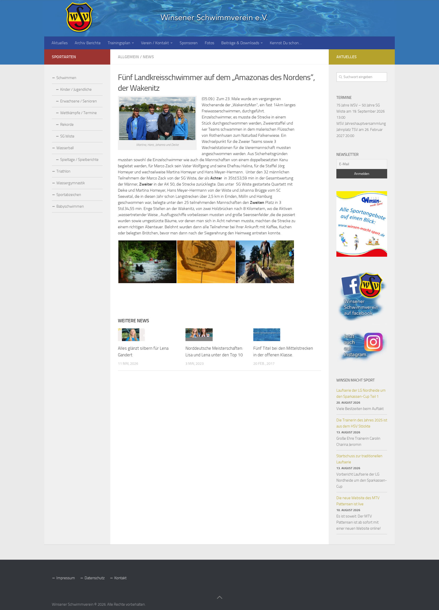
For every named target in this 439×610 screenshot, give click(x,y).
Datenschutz (95, 578)
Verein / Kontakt (155, 42)
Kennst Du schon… (286, 42)
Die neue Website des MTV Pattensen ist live (358, 501)
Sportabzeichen (68, 194)
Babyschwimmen (70, 206)
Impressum (65, 578)
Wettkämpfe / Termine (78, 113)
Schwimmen (66, 77)
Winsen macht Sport (355, 380)
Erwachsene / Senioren (78, 101)
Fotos (209, 42)
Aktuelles (60, 42)
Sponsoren (189, 42)
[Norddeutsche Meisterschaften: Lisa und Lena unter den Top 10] (198, 334)
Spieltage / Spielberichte (79, 159)
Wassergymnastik (70, 183)
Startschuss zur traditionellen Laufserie (359, 459)
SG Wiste (67, 136)
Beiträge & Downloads (240, 42)
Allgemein (128, 56)
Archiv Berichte (88, 42)
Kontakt (120, 578)
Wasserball (65, 148)
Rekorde (67, 124)
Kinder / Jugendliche (76, 89)
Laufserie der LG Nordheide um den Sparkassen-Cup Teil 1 (361, 393)
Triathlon (63, 171)
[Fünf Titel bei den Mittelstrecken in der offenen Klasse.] (266, 334)
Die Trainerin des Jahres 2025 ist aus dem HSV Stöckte (361, 423)
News (148, 56)
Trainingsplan (119, 42)
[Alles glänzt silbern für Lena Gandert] (131, 334)
